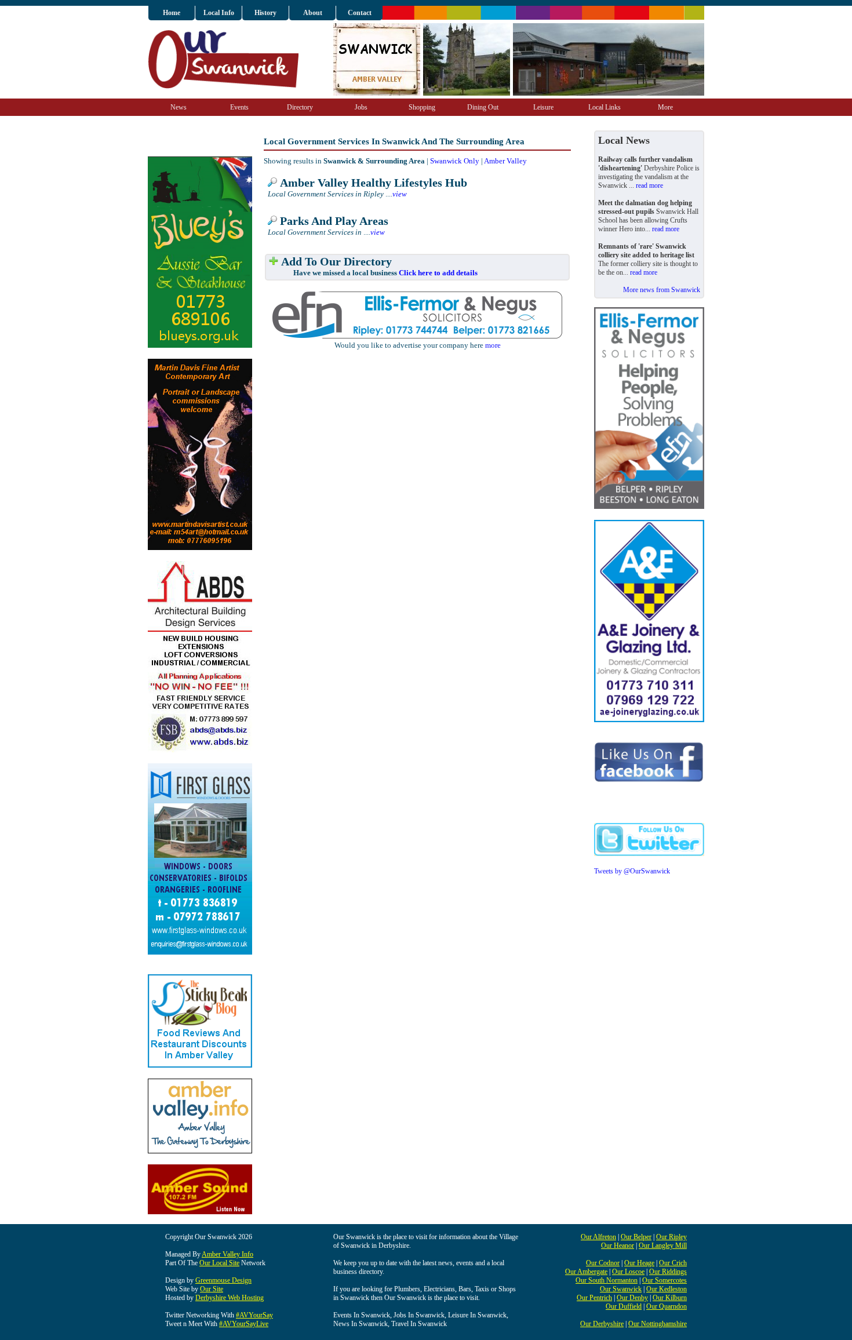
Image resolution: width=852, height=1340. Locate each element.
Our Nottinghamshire (657, 1324)
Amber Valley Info (227, 1254)
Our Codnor (603, 1263)
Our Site (211, 1289)
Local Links (604, 107)
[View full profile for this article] (272, 183)
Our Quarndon (666, 1306)
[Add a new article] (273, 262)
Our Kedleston (666, 1289)
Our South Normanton (607, 1280)
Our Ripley (671, 1237)
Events (239, 107)
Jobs (361, 107)
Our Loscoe (628, 1272)
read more (649, 185)
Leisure (543, 107)
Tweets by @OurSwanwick (632, 871)
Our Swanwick (621, 1289)
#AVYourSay (254, 1315)
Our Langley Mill (663, 1245)
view (399, 194)
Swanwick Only (454, 160)
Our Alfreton (598, 1237)
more (493, 345)
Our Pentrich (594, 1298)
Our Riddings (668, 1272)
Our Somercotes (664, 1280)
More (665, 107)
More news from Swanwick (661, 290)
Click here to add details (438, 272)
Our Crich (673, 1263)
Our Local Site (219, 1263)
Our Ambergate (586, 1272)
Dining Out (482, 107)
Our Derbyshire (602, 1324)
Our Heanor (617, 1245)
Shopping (422, 107)
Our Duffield (624, 1306)
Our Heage (639, 1263)
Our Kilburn (670, 1298)
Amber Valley (505, 160)
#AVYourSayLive (243, 1324)
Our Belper (636, 1237)
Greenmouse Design (223, 1280)
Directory (300, 107)
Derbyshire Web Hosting (229, 1298)
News (178, 107)
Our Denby (632, 1298)
